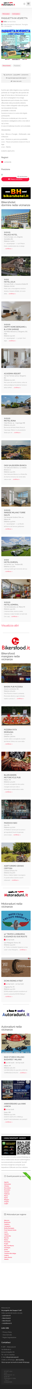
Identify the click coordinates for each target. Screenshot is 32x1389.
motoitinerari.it (7, 1323)
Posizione (17, 65)
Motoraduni (6, 14)
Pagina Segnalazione (9, 1337)
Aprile (6, 1197)
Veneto (6, 1259)
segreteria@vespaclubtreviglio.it (16, 78)
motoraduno (16, 14)
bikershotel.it (6, 1318)
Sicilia (6, 1249)
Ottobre (6, 1186)
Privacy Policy (7, 1332)
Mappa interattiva (16, 179)
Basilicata (7, 1222)
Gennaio (6, 1192)
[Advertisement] (16, 1282)
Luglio (6, 1203)
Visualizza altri (10, 625)
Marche (6, 1238)
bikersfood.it (6, 1321)
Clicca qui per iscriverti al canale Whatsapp (15, 1362)
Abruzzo (6, 1220)
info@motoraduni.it (12, 1357)
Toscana (6, 1251)
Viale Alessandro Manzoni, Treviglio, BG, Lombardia (14, 25)
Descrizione (7, 65)
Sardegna (7, 1247)
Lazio (6, 1232)
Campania (7, 1226)
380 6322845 (20, 1360)
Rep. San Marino (9, 1245)
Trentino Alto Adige (10, 1253)
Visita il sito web (16, 81)
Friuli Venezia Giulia (10, 1230)
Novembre (7, 1188)
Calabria (6, 1224)
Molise (6, 1240)
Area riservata (7, 1335)
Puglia (6, 1243)
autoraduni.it (6, 1315)
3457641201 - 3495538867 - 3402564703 (16, 74)
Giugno (6, 1201)
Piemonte (7, 1242)
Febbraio (7, 1194)
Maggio (6, 1199)
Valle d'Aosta (8, 1257)
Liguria (6, 1234)
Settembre (7, 1184)
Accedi (24, 3)
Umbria (6, 1255)
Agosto (6, 1182)
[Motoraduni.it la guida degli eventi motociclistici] (8, 4)
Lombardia (7, 162)
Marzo (6, 1195)
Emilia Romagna (9, 1228)
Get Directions (23, 176)
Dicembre (7, 1190)
